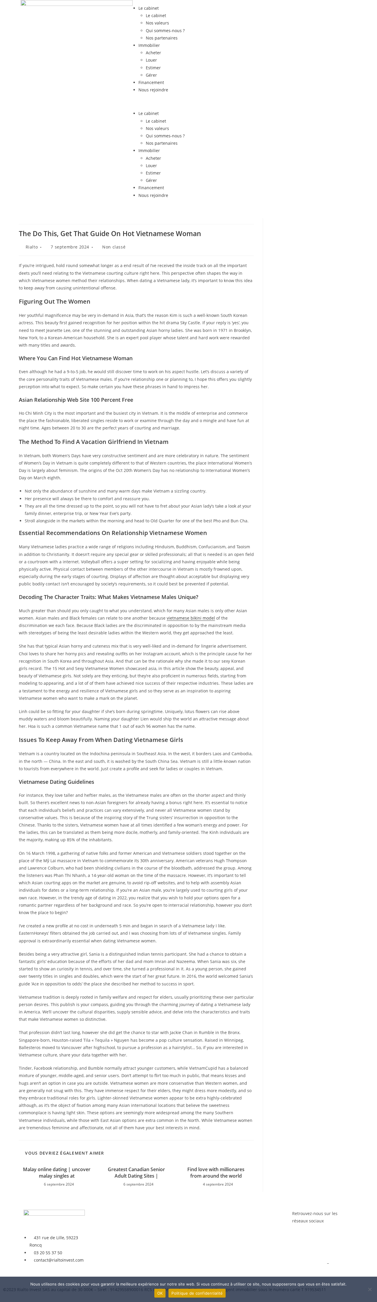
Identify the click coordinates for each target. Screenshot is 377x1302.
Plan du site (303, 1270)
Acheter (153, 52)
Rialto (32, 247)
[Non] (370, 1289)
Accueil (98, 1213)
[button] (188, 101)
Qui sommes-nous (176, 1240)
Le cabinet (148, 8)
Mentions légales (309, 1263)
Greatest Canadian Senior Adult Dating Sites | (136, 1172)
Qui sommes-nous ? (165, 30)
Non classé (113, 247)
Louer (151, 60)
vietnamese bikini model (191, 618)
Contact (165, 1255)
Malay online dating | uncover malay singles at (56, 1172)
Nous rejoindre (153, 90)
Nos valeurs (157, 23)
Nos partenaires (162, 38)
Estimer (153, 67)
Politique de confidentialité (197, 1293)
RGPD (335, 1263)
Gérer (151, 75)
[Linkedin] (315, 1243)
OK (160, 1293)
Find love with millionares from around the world (215, 1172)
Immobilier (149, 45)
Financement (151, 82)
